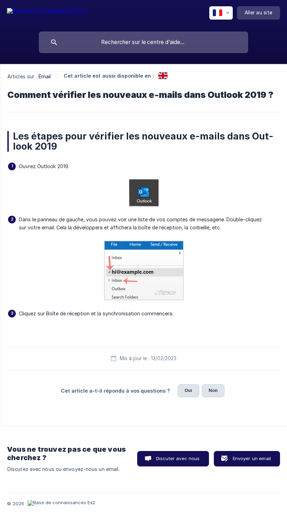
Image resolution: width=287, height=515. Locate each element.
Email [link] (44, 76)
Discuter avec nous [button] (178, 458)
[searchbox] (143, 42)
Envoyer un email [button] (252, 458)
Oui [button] (188, 390)
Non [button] (213, 390)
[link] (163, 75)
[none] (46, 14)
